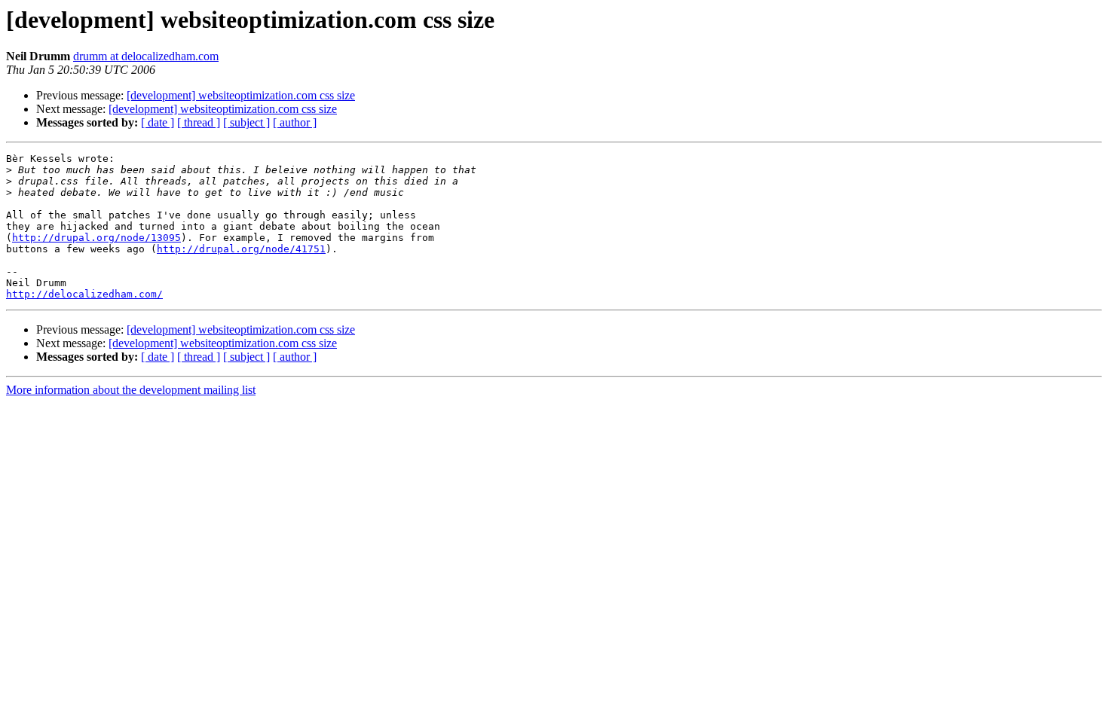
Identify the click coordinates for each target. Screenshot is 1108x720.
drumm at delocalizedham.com (146, 56)
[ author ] (295, 122)
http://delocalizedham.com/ (84, 294)
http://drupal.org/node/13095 (96, 237)
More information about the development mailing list (131, 389)
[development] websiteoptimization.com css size (241, 95)
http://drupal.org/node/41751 (241, 249)
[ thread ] (198, 122)
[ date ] (157, 122)
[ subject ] (246, 122)
